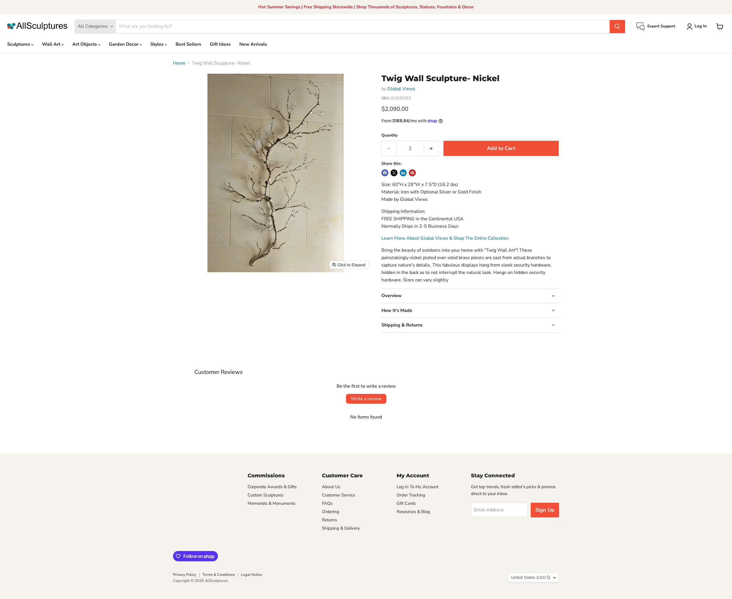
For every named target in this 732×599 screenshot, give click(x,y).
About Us (331, 487)
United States (530, 577)
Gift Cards (406, 503)
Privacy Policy (184, 574)
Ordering (330, 511)
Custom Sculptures (265, 495)
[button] (698, 26)
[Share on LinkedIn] (403, 172)
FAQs (327, 503)
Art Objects (85, 44)
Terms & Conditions (218, 574)
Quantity (389, 135)
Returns (329, 520)
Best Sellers (188, 44)
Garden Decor (124, 44)
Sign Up (544, 509)
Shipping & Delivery (341, 528)
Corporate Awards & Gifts (272, 487)
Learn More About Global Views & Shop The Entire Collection (445, 238)
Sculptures (19, 44)
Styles (157, 44)
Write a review (366, 399)
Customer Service (338, 495)
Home (179, 63)
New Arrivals (253, 44)
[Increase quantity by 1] (431, 148)
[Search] (617, 26)
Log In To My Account (417, 487)
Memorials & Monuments (271, 503)
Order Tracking (411, 495)
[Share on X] (394, 172)
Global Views (401, 89)
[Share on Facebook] (384, 172)
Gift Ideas (220, 44)
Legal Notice (251, 574)
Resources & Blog (413, 511)
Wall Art (51, 44)
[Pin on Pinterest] (412, 172)
